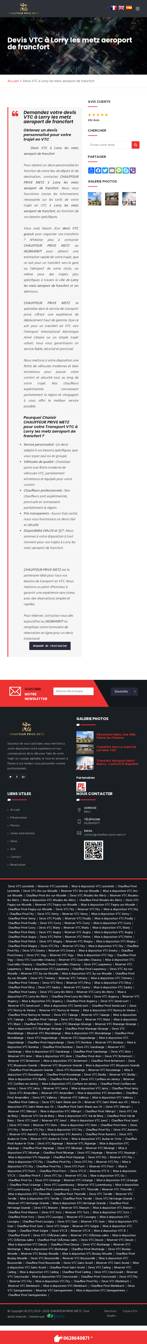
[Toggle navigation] (138, 9)
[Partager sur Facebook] (17, 776)
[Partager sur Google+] (23, 776)
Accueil (13, 81)
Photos (15, 825)
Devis (13, 841)
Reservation (17, 864)
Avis (13, 849)
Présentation (18, 817)
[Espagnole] (129, 7)
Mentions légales (110, 1313)
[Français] (114, 7)
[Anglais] (121, 7)
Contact (15, 857)
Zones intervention (22, 833)
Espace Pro (130, 1311)
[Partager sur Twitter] (10, 776)
